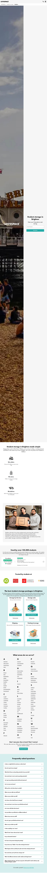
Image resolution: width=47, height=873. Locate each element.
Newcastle (19, 726)
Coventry (5, 704)
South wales (33, 691)
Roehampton (33, 680)
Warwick (32, 726)
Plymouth (32, 661)
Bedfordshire (6, 676)
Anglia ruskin (6, 665)
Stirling (32, 700)
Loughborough (20, 713)
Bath (4, 674)
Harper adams (20, 671)
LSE (18, 711)
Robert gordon (34, 678)
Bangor (5, 672)
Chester (5, 702)
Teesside (32, 715)
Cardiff (5, 696)
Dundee (5, 715)
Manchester (19, 719)
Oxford (18, 737)
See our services (23, 748)
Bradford (5, 682)
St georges (33, 697)
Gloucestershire (20, 663)
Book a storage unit (32, 614)
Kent (18, 691)
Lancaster (19, 702)
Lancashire (19, 698)
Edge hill (5, 724)
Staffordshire (33, 698)
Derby (5, 713)
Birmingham (6, 680)
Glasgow (19, 661)
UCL (32, 721)
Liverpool (19, 708)
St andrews (33, 695)
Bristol (5, 683)
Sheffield (32, 687)
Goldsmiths (19, 665)
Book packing (33, 640)
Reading (32, 676)
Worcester (33, 732)
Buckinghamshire (7, 689)
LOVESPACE (3, 4)
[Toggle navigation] (45, 1)
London (18, 709)
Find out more (15, 618)
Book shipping (15, 640)
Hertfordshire (19, 674)
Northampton (19, 728)
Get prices (35, 230)
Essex (5, 728)
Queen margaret (34, 671)
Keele (18, 689)
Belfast (5, 678)
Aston (5, 667)
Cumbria (5, 707)
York (32, 737)
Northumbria (19, 730)
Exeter (5, 730)
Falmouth (5, 735)
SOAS (32, 689)
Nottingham (19, 732)
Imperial (18, 684)
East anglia (6, 722)
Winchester (33, 730)
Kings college (20, 693)
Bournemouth (6, 691)
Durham (5, 717)
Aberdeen (6, 661)
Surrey (32, 704)
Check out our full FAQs (28, 867)
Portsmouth (33, 663)
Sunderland (33, 706)
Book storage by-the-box (15, 614)
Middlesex (19, 721)
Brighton (16, 4)
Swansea (32, 709)
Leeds (18, 700)
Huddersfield (19, 678)
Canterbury (6, 698)
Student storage (10, 4)
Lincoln (18, 706)
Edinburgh (6, 726)
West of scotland (34, 728)
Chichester (6, 706)
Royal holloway (34, 682)
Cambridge (6, 700)
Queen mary (33, 669)
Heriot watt (19, 672)
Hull (18, 676)
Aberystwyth (6, 663)
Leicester (19, 704)
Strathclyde (33, 702)
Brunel (5, 687)
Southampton (33, 693)
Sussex (32, 708)
